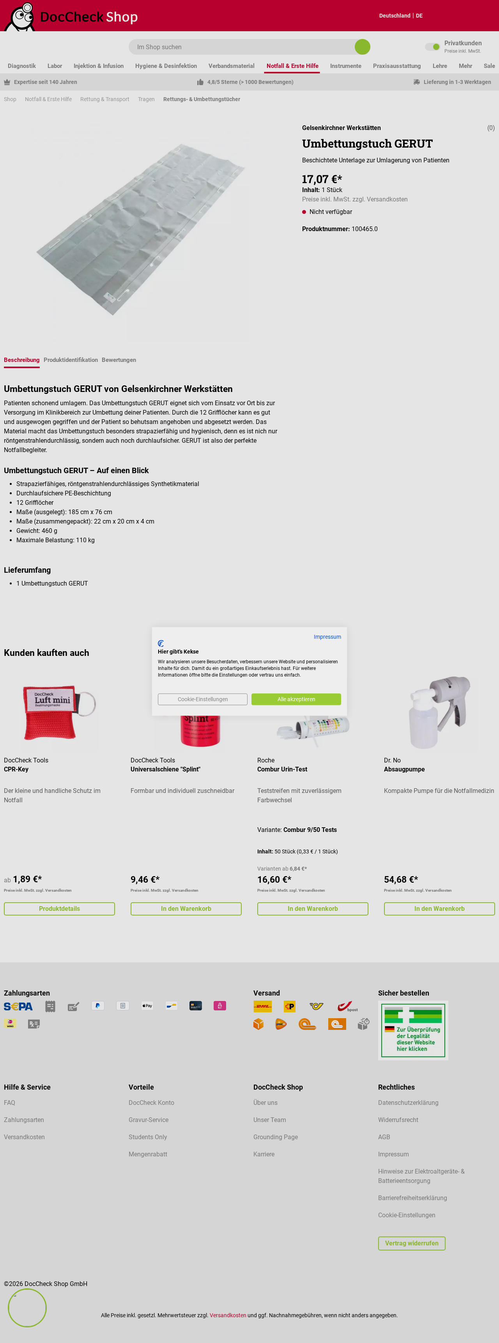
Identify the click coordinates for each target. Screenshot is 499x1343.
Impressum (327, 637)
